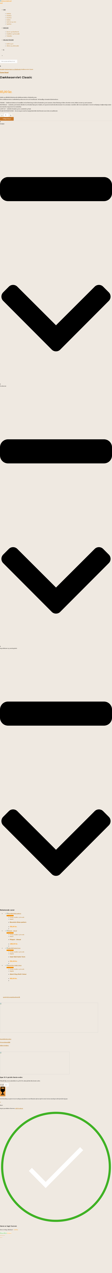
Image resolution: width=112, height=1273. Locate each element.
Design (7, 69)
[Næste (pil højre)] (1, 1237)
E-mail (2, 1085)
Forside (2, 69)
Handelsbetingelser (5, 1039)
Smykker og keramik (19, 917)
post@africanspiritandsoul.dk (11, 997)
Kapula (12, 953)
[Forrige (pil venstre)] (0, 1237)
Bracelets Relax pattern (18, 922)
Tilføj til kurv (7, 119)
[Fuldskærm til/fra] (1, 1235)
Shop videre (3, 1233)
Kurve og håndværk (15, 69)
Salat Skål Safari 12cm (17, 957)
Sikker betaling (4, 1045)
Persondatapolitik (5, 1042)
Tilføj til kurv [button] (10, 915)
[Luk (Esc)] (4, 1235)
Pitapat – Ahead (15, 939)
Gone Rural (4, 72)
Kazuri (11, 919)
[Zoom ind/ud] (0, 1235)
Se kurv (9, 1233)
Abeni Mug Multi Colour (18, 974)
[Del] (2, 1235)
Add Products (19, 1108)
